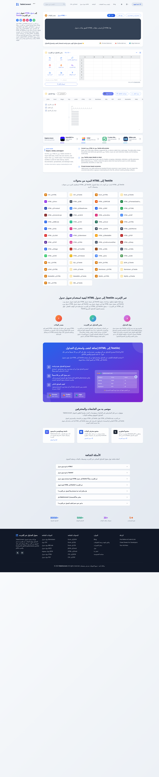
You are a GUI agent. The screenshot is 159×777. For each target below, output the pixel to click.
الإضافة (94, 4)
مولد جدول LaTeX (84, 4)
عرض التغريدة (122, 438)
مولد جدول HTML (47, 554)
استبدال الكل (62, 84)
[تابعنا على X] (17, 552)
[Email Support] (22, 552)
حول (95, 548)
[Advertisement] (28, 54)
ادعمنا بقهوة (136, 4)
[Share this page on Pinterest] (27, 20)
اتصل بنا (96, 551)
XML (106, 99)
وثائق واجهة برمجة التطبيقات (102, 542)
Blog (114, 4)
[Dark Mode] (121, 4)
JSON (48, 99)
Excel (55, 99)
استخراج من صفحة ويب (133, 15)
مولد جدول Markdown (48, 539)
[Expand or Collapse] (137, 53)
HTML (83, 99)
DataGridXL (137, 82)
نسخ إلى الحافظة (122, 93)
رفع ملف (120, 15)
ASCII (119, 99)
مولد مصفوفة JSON (47, 551)
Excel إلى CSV (72, 545)
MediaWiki (128, 99)
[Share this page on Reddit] (24, 20)
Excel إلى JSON (72, 539)
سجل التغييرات (98, 545)
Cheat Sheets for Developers (129, 542)
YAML (136, 99)
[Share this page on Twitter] (20, 20)
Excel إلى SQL (72, 542)
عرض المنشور (87, 438)
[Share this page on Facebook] (17, 20)
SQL (69, 99)
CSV (90, 99)
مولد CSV (44, 542)
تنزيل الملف (136, 93)
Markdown (98, 99)
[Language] (127, 4)
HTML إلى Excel (72, 551)
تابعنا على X (62, 93)
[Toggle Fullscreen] (140, 53)
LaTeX (76, 99)
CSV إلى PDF (71, 557)
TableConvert (63, 566)
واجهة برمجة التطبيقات (104, 4)
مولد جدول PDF (46, 557)
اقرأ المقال (53, 440)
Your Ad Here (124, 545)
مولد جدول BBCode (47, 545)
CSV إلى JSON (72, 554)
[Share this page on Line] (34, 20)
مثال (112, 15)
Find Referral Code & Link (128, 539)
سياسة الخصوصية (99, 554)
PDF (113, 99)
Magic (62, 99)
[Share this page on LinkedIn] (30, 20)
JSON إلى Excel (72, 548)
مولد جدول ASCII (46, 548)
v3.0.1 (34, 3)
